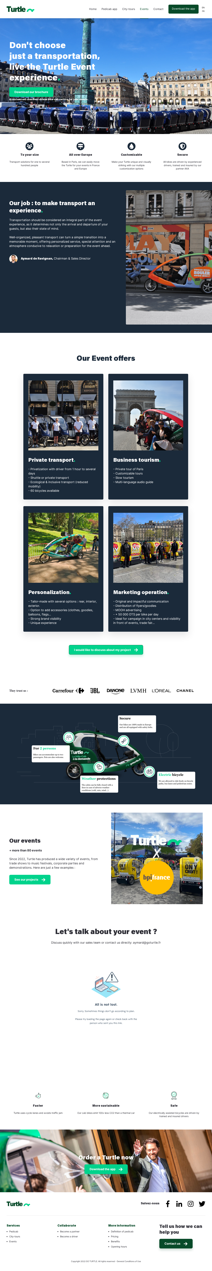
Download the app (183, 8)
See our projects (26, 879)
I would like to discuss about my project (102, 650)
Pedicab (13, 1231)
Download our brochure (31, 92)
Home (93, 9)
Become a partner (70, 1231)
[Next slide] (197, 859)
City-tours (128, 9)
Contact (158, 9)
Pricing (114, 1236)
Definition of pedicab (122, 1231)
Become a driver (69, 1236)
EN (203, 7)
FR (203, 11)
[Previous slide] (117, 859)
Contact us (172, 1243)
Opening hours (119, 1246)
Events (144, 9)
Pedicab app (109, 9)
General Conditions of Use (129, 1261)
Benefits (115, 1241)
